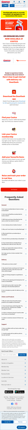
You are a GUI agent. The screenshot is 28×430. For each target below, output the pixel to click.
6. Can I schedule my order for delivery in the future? (14, 291)
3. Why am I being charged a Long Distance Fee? (14, 275)
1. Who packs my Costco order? (14, 264)
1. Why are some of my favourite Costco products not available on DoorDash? (14, 301)
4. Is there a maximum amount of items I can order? (14, 318)
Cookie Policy (19, 398)
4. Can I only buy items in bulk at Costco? (14, 225)
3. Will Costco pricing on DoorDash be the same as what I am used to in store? (14, 220)
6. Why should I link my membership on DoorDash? (14, 234)
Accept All (7, 422)
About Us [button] (4, 359)
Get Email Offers (7, 351)
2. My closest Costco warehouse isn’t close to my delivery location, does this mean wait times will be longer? (14, 269)
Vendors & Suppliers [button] (7, 363)
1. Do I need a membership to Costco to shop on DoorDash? (14, 209)
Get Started (14, 189)
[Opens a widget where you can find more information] (22, 427)
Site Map (6, 397)
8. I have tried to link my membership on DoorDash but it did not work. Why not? (14, 243)
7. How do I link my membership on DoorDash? (14, 239)
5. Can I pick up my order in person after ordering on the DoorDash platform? (14, 285)
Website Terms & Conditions (16, 397)
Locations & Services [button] (7, 377)
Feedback (18, 400)
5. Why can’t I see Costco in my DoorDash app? (14, 229)
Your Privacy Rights (10, 398)
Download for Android (16, 103)
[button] (24, 5)
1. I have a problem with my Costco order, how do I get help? (14, 329)
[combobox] (12, 5)
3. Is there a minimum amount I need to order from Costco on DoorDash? (14, 313)
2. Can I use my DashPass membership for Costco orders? (14, 215)
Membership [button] (5, 366)
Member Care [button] (5, 370)
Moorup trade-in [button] (6, 384)
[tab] (14, 359)
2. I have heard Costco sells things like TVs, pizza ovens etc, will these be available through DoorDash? (14, 307)
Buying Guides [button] (5, 374)
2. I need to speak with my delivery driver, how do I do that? (14, 334)
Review (20, 422)
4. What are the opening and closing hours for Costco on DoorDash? (14, 280)
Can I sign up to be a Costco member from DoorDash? (14, 253)
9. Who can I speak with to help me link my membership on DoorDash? (14, 248)
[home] (5, 2)
